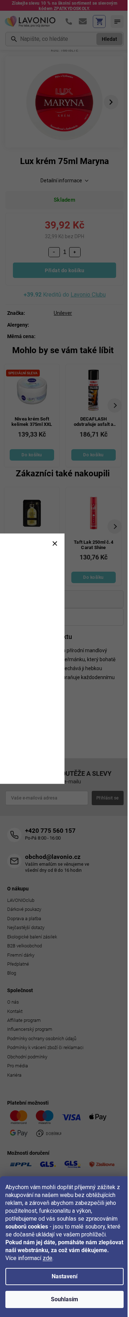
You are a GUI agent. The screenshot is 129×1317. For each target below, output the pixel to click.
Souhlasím (64, 1299)
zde (47, 1258)
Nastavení (64, 1276)
